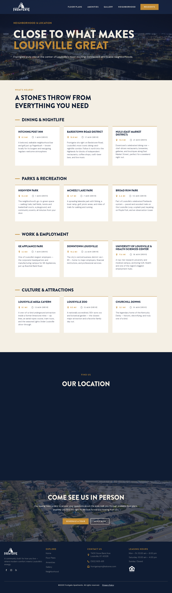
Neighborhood (127, 7)
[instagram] (11, 570)
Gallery (108, 7)
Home (48, 553)
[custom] (16, 570)
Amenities (92, 7)
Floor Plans (75, 7)
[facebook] (6, 570)
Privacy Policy (108, 585)
